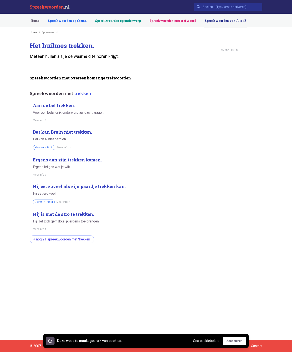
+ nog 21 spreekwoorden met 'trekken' (61, 239)
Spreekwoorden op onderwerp (118, 21)
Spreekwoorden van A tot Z (225, 21)
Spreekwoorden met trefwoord (172, 21)
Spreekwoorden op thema (67, 21)
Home (35, 21)
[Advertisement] (107, 260)
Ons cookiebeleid (206, 341)
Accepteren (236, 342)
